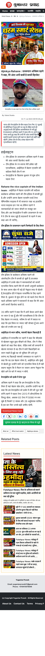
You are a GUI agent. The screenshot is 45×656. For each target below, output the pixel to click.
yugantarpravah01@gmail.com (25, 584)
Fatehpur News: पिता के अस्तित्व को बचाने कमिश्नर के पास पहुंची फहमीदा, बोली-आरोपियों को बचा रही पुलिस (22, 493)
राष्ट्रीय (38, 11)
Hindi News (6, 16)
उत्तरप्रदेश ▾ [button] (21, 11)
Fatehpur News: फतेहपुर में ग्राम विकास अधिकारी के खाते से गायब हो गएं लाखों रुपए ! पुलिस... (27, 542)
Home (5, 11)
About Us (6, 603)
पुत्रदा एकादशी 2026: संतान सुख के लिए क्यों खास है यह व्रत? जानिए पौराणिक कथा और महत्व (28, 521)
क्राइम (12, 11)
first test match (18, 431)
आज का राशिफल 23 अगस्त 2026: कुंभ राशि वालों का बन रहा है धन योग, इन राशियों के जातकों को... (28, 532)
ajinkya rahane (33, 431)
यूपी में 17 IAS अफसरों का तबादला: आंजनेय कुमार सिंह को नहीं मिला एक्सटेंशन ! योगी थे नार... (28, 510)
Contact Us (19, 603)
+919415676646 (25, 587)
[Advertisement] (22, 168)
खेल (15, 16)
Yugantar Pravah (19, 598)
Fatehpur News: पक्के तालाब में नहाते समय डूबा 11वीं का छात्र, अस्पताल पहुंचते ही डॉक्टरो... (28, 564)
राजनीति (30, 11)
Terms (30, 603)
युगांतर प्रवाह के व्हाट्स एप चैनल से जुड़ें (22, 422)
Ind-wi (6, 431)
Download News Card (12, 411)
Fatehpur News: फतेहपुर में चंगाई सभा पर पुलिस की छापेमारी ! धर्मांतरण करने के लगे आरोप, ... (27, 553)
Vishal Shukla (9, 115)
